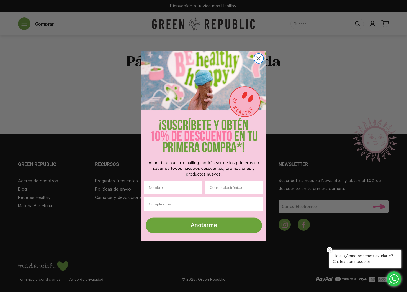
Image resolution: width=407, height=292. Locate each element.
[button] (203, 226)
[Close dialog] (259, 58)
